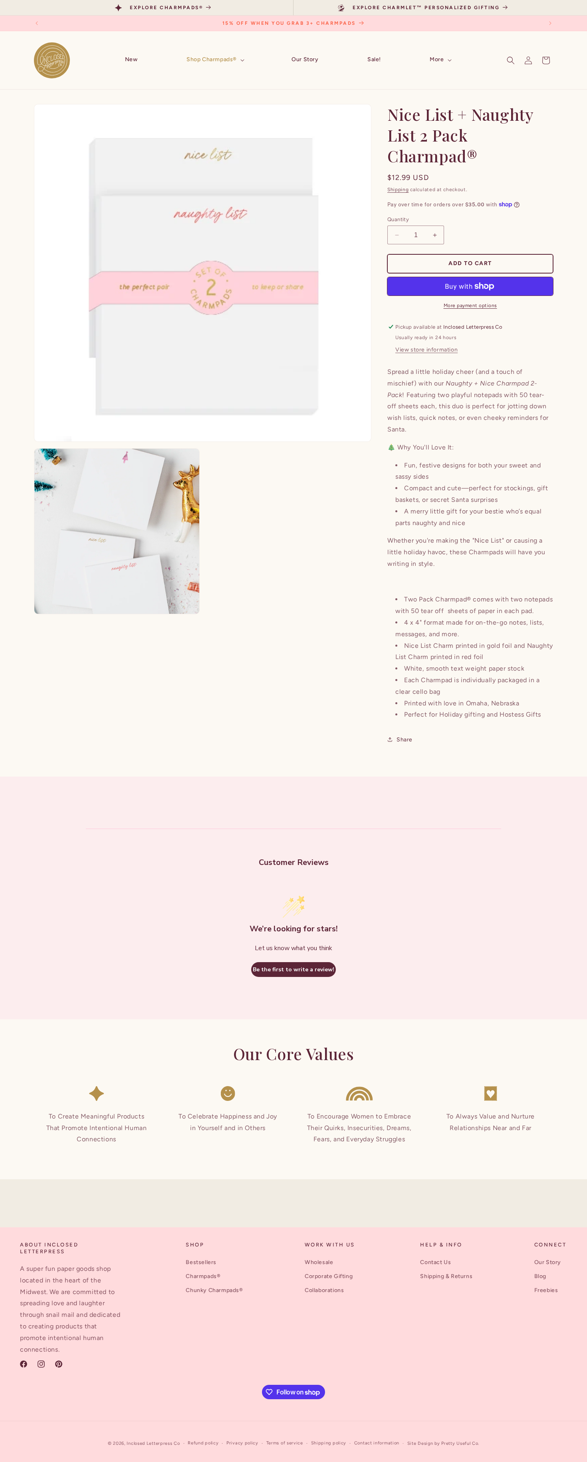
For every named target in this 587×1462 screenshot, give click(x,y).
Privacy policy (242, 1443)
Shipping (398, 189)
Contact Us (435, 1262)
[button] (215, 60)
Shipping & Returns (446, 1276)
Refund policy (203, 1443)
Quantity (398, 219)
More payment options (470, 305)
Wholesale (319, 1262)
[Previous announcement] (37, 23)
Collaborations (324, 1290)
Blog (540, 1276)
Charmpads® (203, 1276)
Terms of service (284, 1443)
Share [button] (404, 739)
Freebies (546, 1290)
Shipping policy (329, 1443)
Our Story (547, 1262)
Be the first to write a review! (293, 969)
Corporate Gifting (329, 1276)
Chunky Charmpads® (214, 1290)
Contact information (376, 1443)
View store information (426, 349)
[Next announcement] (550, 23)
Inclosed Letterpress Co (153, 1443)
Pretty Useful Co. (460, 1443)
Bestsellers (201, 1262)
